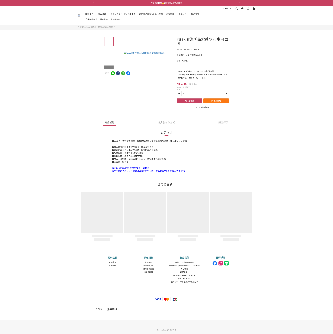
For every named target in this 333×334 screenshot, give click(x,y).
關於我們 (89, 13)
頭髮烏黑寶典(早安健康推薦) (123, 13)
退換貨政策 (148, 272)
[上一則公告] (93, 3)
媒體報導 (195, 13)
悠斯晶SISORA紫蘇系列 (106, 27)
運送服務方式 (148, 265)
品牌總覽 (170, 13)
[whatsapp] (123, 73)
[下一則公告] (239, 3)
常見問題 (148, 262)
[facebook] (118, 73)
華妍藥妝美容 (91, 19)
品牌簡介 (112, 262)
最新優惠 (102, 13)
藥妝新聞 (104, 19)
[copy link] (128, 73)
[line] (113, 73)
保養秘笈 (183, 13)
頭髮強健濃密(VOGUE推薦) (151, 13)
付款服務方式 (148, 268)
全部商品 (81, 27)
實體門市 (112, 265)
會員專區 (115, 19)
